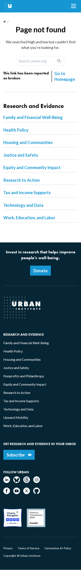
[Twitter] (26, 493)
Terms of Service (28, 548)
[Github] (36, 493)
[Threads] (26, 482)
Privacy (8, 548)
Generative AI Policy (57, 548)
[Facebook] (6, 493)
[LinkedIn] (6, 482)
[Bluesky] (16, 482)
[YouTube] (16, 493)
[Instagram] (36, 482)
